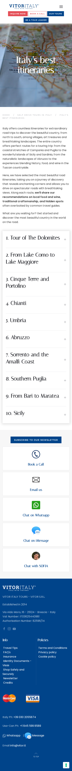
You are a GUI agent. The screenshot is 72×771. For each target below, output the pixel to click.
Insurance (9, 657)
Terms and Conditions (52, 648)
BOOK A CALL (37, 14)
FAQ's (7, 652)
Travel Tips (10, 648)
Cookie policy (47, 657)
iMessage (38, 736)
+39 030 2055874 (24, 717)
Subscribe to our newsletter (36, 440)
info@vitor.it (18, 745)
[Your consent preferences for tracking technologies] (66, 765)
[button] (61, 6)
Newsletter (10, 678)
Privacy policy (47, 652)
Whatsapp (13, 736)
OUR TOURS (55, 14)
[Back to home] (24, 6)
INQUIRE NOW (18, 14)
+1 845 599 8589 (30, 726)
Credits (8, 683)
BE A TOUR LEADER (36, 20)
